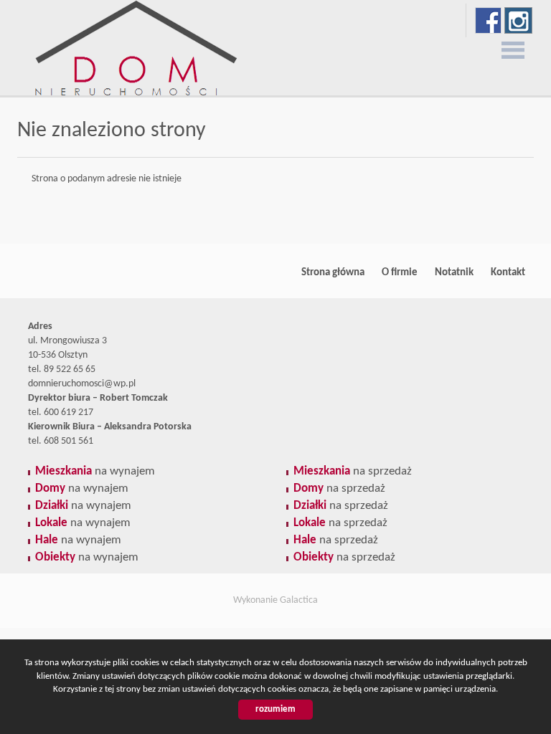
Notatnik (454, 272)
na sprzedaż (352, 471)
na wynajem (95, 471)
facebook (488, 20)
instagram (518, 20)
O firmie (400, 272)
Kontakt (508, 272)
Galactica (299, 600)
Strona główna (332, 272)
